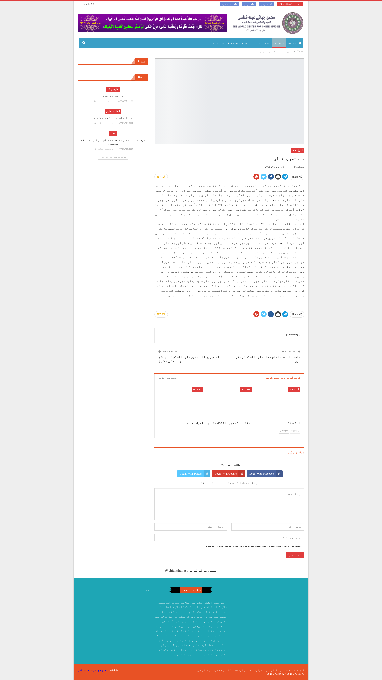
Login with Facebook (261, 473)
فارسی (265, 4)
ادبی (113, 134)
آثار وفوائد (113, 89)
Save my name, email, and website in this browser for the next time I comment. (253, 546)
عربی (247, 4)
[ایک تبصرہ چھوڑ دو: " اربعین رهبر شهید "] (95, 101)
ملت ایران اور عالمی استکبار (113, 117)
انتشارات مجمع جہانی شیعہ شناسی (230, 43)
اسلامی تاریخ (113, 111)
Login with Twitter (191, 473)
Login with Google (226, 473)
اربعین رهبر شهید (113, 95)
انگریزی (227, 4)
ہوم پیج (292, 43)
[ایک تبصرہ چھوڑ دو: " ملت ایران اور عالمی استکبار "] (94, 123)
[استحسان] (277, 403)
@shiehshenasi (176, 570)
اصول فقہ (279, 43)
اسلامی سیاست (261, 43)
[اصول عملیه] (181, 403)
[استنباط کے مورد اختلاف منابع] (229, 403)
